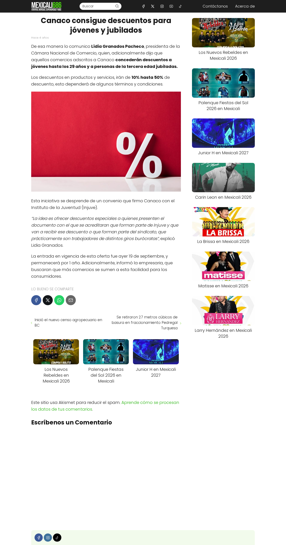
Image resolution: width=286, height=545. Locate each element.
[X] (153, 6)
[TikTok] (180, 6)
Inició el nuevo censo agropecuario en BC (68, 322)
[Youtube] (171, 6)
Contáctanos (215, 6)
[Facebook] (143, 6)
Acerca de (245, 6)
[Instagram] (162, 6)
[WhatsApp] (59, 300)
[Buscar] (117, 6)
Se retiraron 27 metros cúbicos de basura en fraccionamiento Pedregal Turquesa (144, 323)
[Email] (71, 300)
